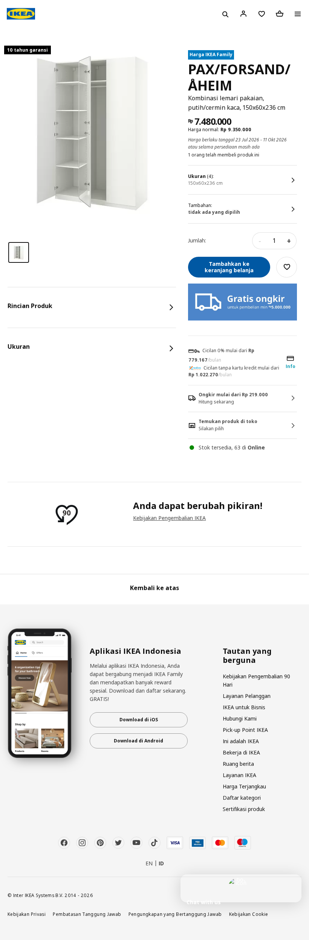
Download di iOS (138, 719)
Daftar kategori (242, 797)
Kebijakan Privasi (27, 914)
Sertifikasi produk (244, 809)
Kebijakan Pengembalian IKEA (169, 517)
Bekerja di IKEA (241, 752)
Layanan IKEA (239, 775)
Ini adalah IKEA (241, 741)
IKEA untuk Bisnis (244, 707)
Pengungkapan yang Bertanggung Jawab (175, 914)
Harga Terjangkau (244, 786)
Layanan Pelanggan (247, 695)
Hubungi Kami (240, 718)
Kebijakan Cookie (248, 914)
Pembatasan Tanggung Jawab (87, 914)
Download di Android (138, 741)
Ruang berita (238, 763)
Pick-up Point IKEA (245, 729)
